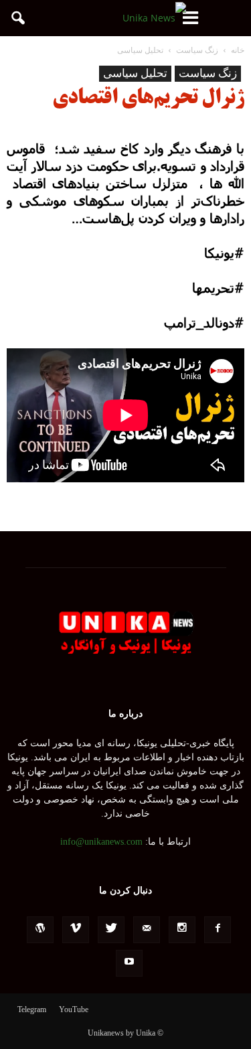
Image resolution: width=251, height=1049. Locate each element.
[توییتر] (111, 929)
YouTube (73, 1009)
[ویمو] (75, 929)
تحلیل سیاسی (135, 73)
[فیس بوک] (217, 929)
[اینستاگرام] (182, 929)
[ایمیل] (146, 929)
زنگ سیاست (208, 73)
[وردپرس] (40, 929)
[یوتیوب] (129, 963)
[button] (18, 18)
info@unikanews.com (101, 842)
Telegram (31, 1009)
